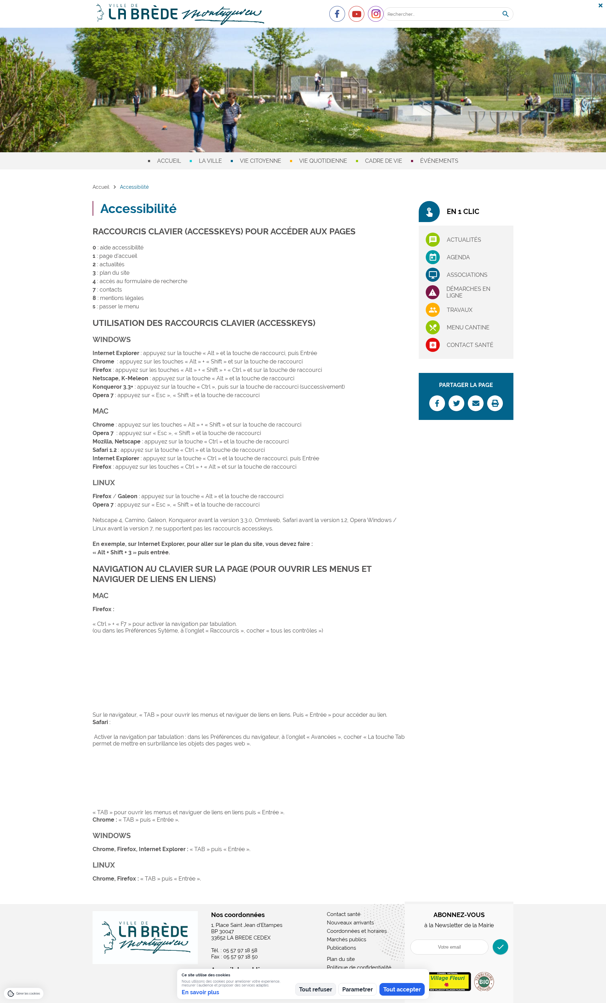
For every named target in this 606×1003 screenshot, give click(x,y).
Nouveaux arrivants (350, 923)
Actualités (464, 239)
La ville (210, 161)
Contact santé (470, 345)
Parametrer (357, 989)
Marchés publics (346, 939)
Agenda (458, 257)
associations (467, 275)
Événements (439, 161)
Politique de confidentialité (359, 967)
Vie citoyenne (260, 161)
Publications (341, 948)
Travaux (459, 310)
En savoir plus (200, 992)
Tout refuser (315, 989)
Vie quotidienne (323, 161)
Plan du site (341, 959)
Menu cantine (468, 327)
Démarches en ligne (468, 292)
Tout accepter (402, 989)
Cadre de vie (383, 161)
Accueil (169, 161)
